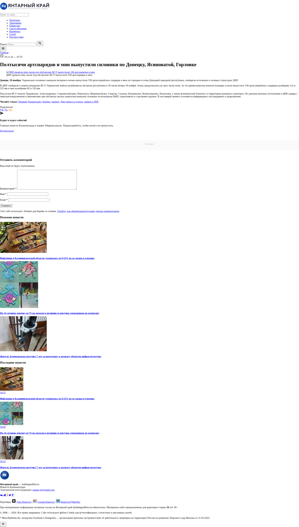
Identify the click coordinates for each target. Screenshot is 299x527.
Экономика (15, 23)
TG (6, 110)
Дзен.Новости (23, 502)
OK (10, 110)
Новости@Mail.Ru (70, 502)
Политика (14, 20)
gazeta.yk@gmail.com (44, 490)
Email (4, 200)
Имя (3, 194)
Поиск (3, 44)
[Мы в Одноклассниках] (7, 495)
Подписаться (7, 131)
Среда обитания (17, 28)
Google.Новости (46, 502)
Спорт (12, 34)
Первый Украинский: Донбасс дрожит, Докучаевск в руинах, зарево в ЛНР (58, 101)
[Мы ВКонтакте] (1, 495)
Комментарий (8, 188)
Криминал (14, 31)
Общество (14, 25)
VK (2, 110)
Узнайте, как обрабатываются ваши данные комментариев (88, 211)
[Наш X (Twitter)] (10, 495)
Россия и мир (16, 37)
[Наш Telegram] (4, 495)
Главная (4, 52)
